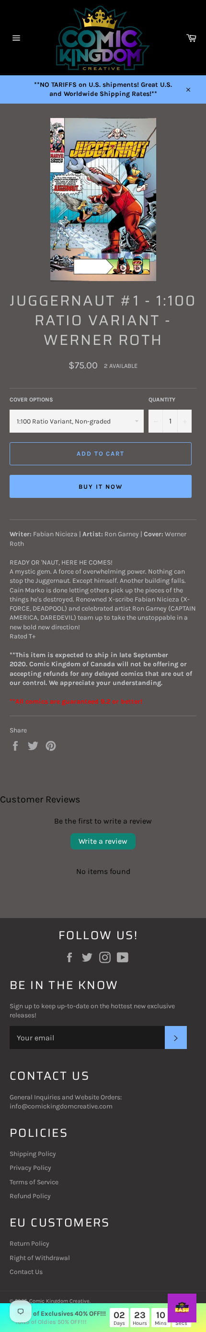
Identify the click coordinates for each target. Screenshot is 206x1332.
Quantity (162, 399)
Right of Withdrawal (40, 1258)
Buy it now (101, 486)
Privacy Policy (30, 1168)
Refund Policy (30, 1196)
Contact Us (26, 1272)
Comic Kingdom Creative (59, 1301)
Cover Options (31, 399)
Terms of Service (34, 1182)
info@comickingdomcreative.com (61, 1106)
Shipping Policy (33, 1154)
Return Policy (29, 1243)
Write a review (103, 841)
